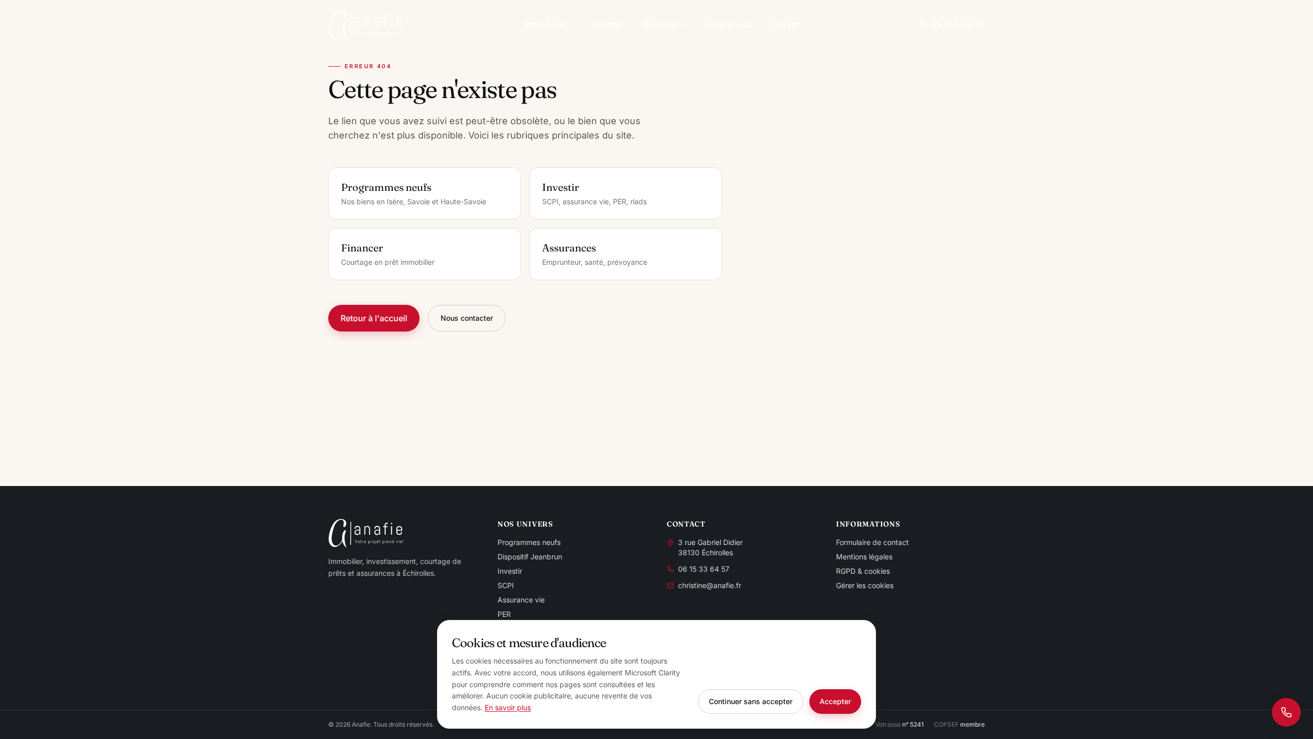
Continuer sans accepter (750, 701)
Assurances (728, 25)
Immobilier (546, 25)
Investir (606, 25)
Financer (662, 25)
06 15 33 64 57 (958, 24)
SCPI (506, 585)
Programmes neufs (529, 542)
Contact (783, 25)
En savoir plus (508, 707)
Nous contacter (467, 318)
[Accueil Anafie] (366, 24)
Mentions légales (864, 556)
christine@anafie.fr (709, 585)
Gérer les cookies (864, 585)
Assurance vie (521, 599)
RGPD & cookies (863, 571)
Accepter (835, 701)
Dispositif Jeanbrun (530, 556)
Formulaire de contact (872, 542)
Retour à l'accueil (374, 318)
